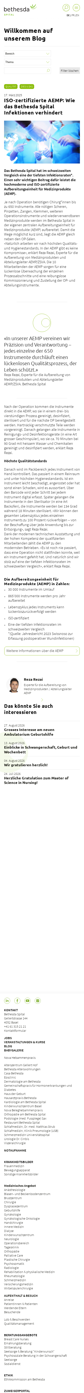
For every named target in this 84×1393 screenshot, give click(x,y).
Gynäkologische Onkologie (22, 1218)
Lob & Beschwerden (17, 1319)
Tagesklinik (11, 1247)
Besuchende (12, 1312)
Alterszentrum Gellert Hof (20, 1065)
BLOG (8, 1046)
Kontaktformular (15, 1030)
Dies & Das (27, 86)
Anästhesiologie (14, 1190)
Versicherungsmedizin (18, 1284)
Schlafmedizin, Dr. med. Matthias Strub (29, 1126)
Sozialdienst (12, 1364)
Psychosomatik (14, 1263)
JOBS (8, 1038)
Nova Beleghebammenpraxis (23, 1110)
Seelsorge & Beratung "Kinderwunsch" (29, 1351)
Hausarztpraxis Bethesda (20, 1098)
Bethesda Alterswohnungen (22, 1069)
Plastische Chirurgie (17, 1259)
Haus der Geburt (14, 1094)
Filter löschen (70, 71)
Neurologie (11, 1239)
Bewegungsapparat (17, 1170)
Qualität (11, 86)
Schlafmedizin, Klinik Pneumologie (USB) (31, 1131)
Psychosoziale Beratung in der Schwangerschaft (35, 1355)
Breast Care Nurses (16, 1339)
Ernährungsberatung (17, 1343)
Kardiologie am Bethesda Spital (25, 1102)
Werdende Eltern (15, 1308)
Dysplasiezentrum (16, 1206)
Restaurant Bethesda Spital (22, 1122)
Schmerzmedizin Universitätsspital (27, 1135)
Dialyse (9, 1231)
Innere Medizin (14, 1227)
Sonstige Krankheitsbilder (21, 1174)
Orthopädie (11, 1251)
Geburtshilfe (12, 1210)
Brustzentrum (13, 1198)
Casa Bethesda (13, 1073)
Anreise (9, 1300)
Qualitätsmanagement (19, 1323)
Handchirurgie (13, 1222)
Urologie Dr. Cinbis (16, 1139)
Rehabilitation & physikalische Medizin (29, 1272)
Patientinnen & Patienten (21, 1304)
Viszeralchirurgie (15, 1143)
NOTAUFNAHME (15, 1150)
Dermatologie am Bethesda (22, 1081)
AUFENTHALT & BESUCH (21, 1296)
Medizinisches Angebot (20, 1186)
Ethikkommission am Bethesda (24, 1379)
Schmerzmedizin (15, 1280)
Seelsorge (10, 1360)
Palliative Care (13, 1255)
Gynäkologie (12, 1214)
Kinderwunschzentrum (19, 1235)
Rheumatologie (14, 1276)
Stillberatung (12, 1347)
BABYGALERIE (14, 1050)
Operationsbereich (16, 1243)
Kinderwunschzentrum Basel (23, 1106)
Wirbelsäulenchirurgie (18, 1288)
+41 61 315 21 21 (15, 1026)
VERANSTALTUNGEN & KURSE (24, 1042)
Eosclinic (10, 1077)
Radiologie (11, 1268)
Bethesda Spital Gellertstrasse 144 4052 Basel (16, 1018)
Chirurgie (10, 1202)
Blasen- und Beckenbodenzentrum (27, 1194)
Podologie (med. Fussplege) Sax (25, 1118)
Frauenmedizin (14, 1166)
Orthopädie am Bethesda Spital (25, 1114)
